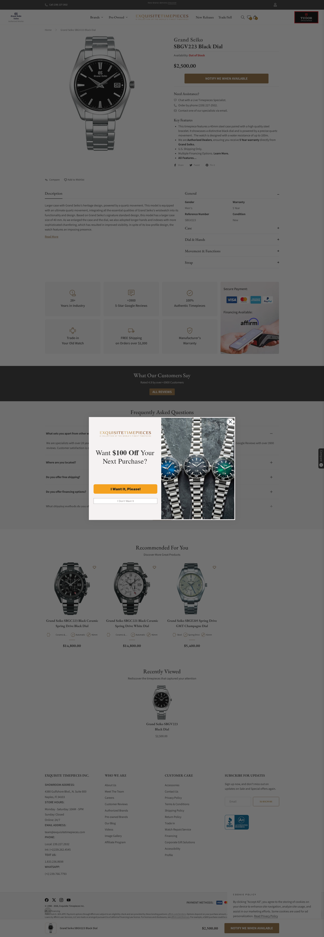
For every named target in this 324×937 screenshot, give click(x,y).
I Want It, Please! (125, 489)
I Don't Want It (125, 501)
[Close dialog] (230, 422)
